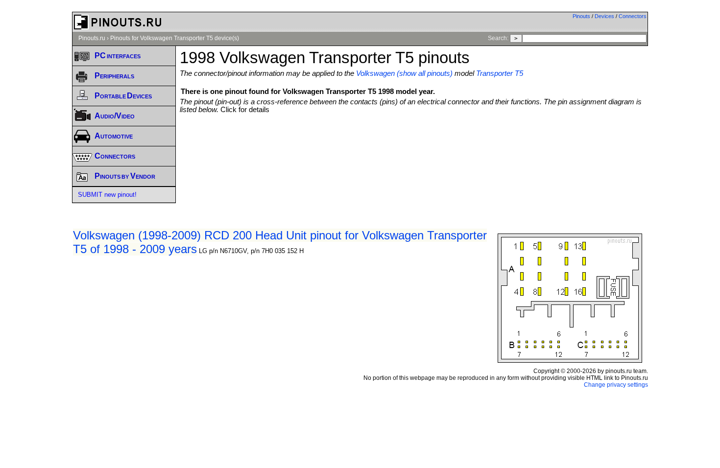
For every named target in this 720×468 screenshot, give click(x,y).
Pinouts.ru (91, 38)
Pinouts (581, 16)
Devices (604, 16)
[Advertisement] (414, 140)
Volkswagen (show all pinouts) (404, 73)
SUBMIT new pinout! (107, 194)
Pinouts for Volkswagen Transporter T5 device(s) (174, 38)
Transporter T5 (499, 73)
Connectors (633, 16)
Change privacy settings (616, 384)
